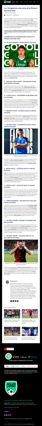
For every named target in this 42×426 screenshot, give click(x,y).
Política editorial (22, 400)
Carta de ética (15, 400)
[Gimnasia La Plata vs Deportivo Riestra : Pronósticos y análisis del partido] (12, 313)
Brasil (34, 1)
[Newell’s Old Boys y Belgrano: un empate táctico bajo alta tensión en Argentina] (30, 313)
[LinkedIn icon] (13, 301)
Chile (31, 1)
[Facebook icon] (11, 301)
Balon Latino (6, 12)
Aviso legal (29, 400)
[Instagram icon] (18, 301)
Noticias (13, 1)
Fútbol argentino (12, 12)
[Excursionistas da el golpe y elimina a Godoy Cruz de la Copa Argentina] (30, 331)
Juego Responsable (8, 407)
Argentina (26, 1)
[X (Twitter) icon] (15, 301)
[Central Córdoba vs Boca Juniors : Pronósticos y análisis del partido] (12, 331)
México (17, 1)
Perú (21, 1)
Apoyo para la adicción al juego (24, 373)
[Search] (37, 1)
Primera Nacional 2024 (22, 24)
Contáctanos (16, 407)
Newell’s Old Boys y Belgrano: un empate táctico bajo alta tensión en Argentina (29, 322)
